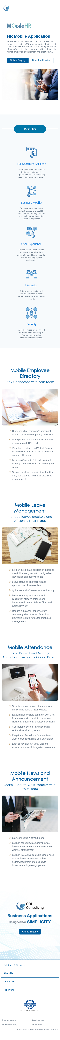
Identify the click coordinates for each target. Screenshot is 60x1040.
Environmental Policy (9, 1025)
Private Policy (37, 1025)
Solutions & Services (14, 965)
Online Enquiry (17, 60)
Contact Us (9, 981)
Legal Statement (38, 1020)
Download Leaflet (41, 60)
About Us (8, 973)
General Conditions (9, 1020)
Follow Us (8, 990)
